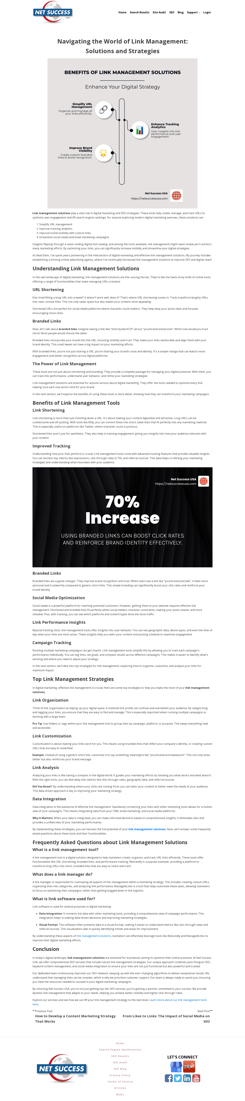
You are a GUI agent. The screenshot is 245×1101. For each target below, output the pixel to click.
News (120, 1094)
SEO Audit (120, 1062)
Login (207, 12)
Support (192, 12)
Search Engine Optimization (120, 1049)
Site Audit (159, 12)
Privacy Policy (120, 1075)
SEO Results (120, 1056)
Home (122, 12)
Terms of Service (120, 1081)
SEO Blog (120, 1068)
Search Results (139, 12)
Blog (181, 12)
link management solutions (147, 829)
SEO (171, 12)
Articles (120, 1087)
